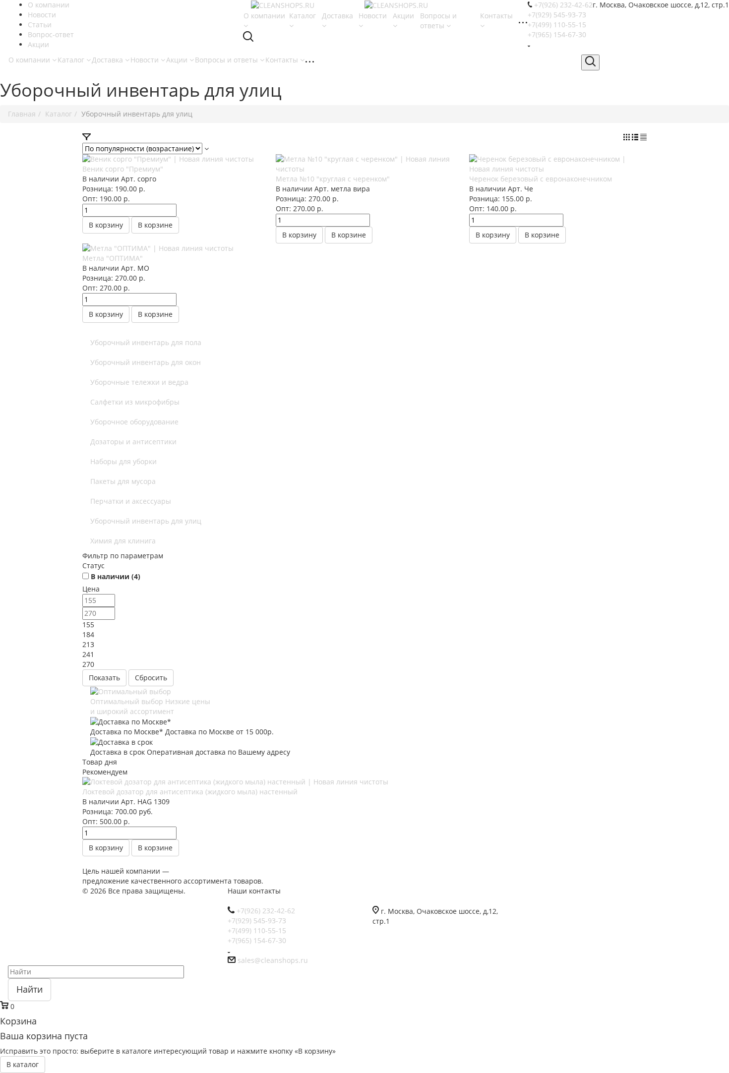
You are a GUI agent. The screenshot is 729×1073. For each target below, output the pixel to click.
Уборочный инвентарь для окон (145, 362)
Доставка (108, 59)
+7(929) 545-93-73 (557, 14)
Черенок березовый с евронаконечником (540, 178)
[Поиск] (590, 62)
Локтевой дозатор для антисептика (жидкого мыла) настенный (190, 791)
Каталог (72, 59)
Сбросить (151, 677)
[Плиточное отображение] (627, 137)
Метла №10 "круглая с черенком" (333, 178)
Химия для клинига (123, 540)
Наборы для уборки (123, 461)
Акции (177, 59)
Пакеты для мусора (123, 481)
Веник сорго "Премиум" (122, 169)
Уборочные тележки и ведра (139, 382)
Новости (145, 59)
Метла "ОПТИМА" (112, 258)
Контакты (282, 59)
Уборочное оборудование (134, 421)
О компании (30, 59)
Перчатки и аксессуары (130, 501)
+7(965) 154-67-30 (557, 34)
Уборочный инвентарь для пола (145, 342)
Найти (29, 989)
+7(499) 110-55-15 (557, 24)
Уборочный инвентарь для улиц (145, 521)
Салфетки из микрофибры (135, 402)
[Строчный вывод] (636, 137)
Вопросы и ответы (227, 59)
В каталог (22, 1064)
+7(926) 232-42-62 (563, 4)
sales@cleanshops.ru (273, 960)
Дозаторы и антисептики (133, 441)
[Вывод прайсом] (643, 137)
